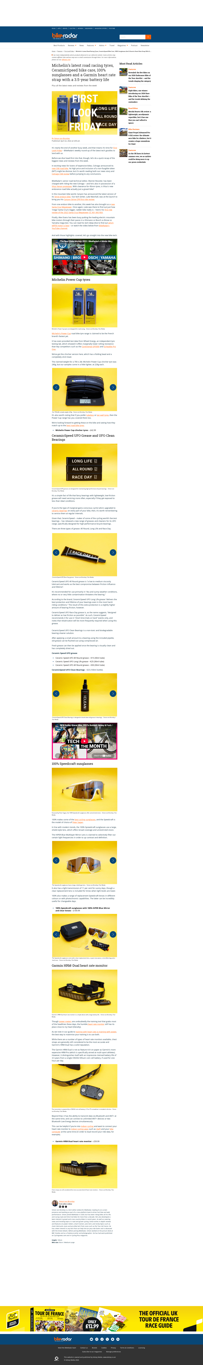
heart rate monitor (95, 1024)
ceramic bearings (59, 510)
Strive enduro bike (62, 196)
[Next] (113, 387)
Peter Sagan (77, 822)
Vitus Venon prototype (62, 186)
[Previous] (56, 387)
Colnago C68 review (60, 174)
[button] (84, 390)
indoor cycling (87, 1126)
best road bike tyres (75, 425)
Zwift (98, 1129)
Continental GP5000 (90, 346)
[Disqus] (86, 1277)
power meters (65, 1021)
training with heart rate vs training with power (96, 1031)
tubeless (90, 415)
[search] (148, 37)
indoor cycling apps (79, 1129)
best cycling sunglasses (85, 819)
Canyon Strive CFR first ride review (79, 199)
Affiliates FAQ (66, 60)
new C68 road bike (60, 168)
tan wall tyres (103, 415)
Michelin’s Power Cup (61, 333)
